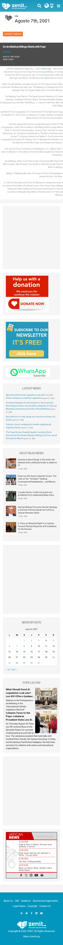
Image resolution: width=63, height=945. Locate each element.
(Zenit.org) (46, 69)
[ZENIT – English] (17, 5)
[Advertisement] (31, 237)
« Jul (8, 669)
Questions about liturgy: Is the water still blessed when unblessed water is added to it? (37, 462)
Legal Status (19, 906)
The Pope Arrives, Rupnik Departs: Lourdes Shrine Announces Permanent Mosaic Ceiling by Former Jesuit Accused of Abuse (31, 435)
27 (9, 663)
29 (24, 663)
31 (39, 663)
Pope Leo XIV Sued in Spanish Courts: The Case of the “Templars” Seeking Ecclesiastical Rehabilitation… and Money (37, 479)
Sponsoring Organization (45, 900)
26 (53, 657)
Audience (26, 900)
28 (17, 663)
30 (31, 663)
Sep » (14, 669)
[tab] (19, 836)
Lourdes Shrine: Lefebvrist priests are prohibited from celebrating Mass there (36, 493)
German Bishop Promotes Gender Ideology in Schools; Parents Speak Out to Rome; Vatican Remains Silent (37, 510)
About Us (8, 900)
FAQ (17, 900)
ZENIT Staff (8, 59)
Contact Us (45, 906)
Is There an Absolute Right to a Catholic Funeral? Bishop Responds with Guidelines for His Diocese (37, 526)
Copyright (32, 906)
